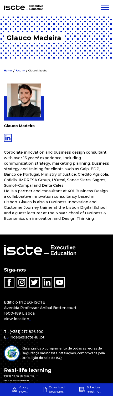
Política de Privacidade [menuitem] (16, 380)
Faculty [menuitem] (20, 70)
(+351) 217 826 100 (26, 331)
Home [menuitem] (8, 70)
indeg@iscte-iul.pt (26, 337)
